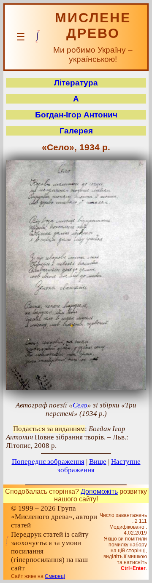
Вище (97, 462)
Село (80, 405)
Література (76, 82)
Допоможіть (99, 491)
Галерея (76, 130)
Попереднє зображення (48, 462)
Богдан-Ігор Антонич (76, 114)
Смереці (55, 576)
